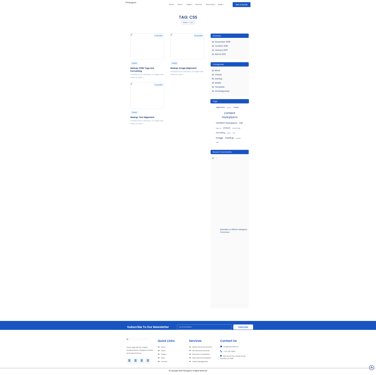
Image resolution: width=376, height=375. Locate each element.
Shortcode (210, 4)
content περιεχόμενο (229, 115)
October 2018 (221, 46)
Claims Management (200, 361)
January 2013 (221, 50)
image (219, 137)
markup (229, 137)
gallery (229, 133)
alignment (220, 107)
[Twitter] (148, 361)
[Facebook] (129, 361)
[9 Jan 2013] (147, 95)
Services (198, 4)
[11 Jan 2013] (147, 46)
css (241, 122)
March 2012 (220, 54)
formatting (220, 132)
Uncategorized (222, 91)
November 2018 (222, 41)
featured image (236, 128)
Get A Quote (242, 4)
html (234, 133)
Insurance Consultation (201, 354)
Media (218, 82)
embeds (226, 128)
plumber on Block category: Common (233, 231)
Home (171, 4)
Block (217, 70)
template (238, 138)
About (180, 4)
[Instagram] (135, 361)
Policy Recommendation (201, 358)
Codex (236, 107)
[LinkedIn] (141, 361)
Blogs (220, 4)
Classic (134, 63)
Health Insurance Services (202, 347)
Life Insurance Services (201, 350)
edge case (218, 128)
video (217, 142)
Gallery (163, 354)
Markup (218, 78)
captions (229, 107)
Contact (164, 361)
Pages (188, 4)
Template (220, 87)
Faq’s (163, 358)
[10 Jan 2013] (187, 46)
